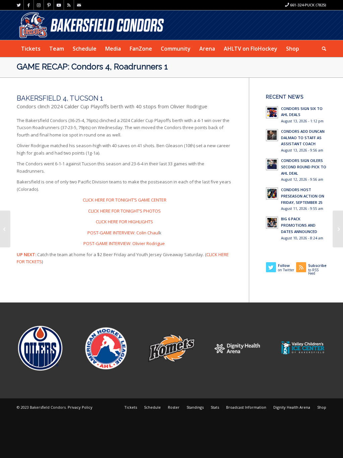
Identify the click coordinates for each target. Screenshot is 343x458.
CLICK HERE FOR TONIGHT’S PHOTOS (124, 211)
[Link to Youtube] (59, 5)
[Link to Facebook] (28, 5)
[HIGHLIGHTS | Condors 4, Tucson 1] (338, 229)
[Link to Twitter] (18, 5)
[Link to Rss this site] (69, 5)
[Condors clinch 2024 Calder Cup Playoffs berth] (5, 229)
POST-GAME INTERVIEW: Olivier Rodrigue (124, 243)
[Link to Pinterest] (49, 5)
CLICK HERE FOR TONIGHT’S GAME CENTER (124, 200)
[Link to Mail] (79, 5)
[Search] (322, 48)
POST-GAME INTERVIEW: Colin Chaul (123, 233)
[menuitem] (31, 48)
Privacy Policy (80, 407)
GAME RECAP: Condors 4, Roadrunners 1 (92, 66)
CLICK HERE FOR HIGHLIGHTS (124, 222)
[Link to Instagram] (39, 5)
